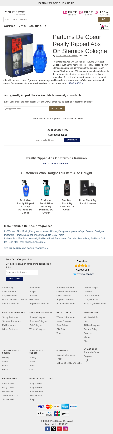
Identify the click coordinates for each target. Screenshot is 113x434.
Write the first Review (55, 164)
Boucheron (34, 287)
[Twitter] (53, 429)
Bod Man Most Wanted (25, 238)
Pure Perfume (36, 391)
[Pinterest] (59, 429)
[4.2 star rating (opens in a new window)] (83, 265)
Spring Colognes (37, 317)
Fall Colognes (36, 325)
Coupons (88, 333)
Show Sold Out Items (73, 118)
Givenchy (34, 299)
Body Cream (35, 383)
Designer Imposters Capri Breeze (75, 231)
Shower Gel (8, 399)
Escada (33, 295)
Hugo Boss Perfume (39, 303)
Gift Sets (60, 329)
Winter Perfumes (10, 329)
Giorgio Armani (91, 299)
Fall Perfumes (9, 325)
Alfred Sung (7, 287)
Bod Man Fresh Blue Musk (52, 238)
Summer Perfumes (11, 321)
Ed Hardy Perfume (65, 303)
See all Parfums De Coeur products (25, 248)
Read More (75, 83)
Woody (5, 357)
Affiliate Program (92, 325)
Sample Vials (35, 395)
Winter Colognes (37, 329)
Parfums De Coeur (67, 56)
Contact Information (65, 355)
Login (86, 360)
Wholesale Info (91, 317)
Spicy (5, 361)
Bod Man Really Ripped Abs (24, 242)
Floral (5, 365)
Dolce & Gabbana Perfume (15, 299)
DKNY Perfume (91, 295)
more (61, 235)
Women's (9, 26)
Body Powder (35, 387)
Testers (60, 333)
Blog (86, 341)
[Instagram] (65, 429)
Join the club (37, 26)
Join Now (72, 140)
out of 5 (82, 269)
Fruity (5, 369)
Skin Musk (22, 231)
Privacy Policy (91, 329)
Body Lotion (8, 387)
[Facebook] (47, 429)
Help (86, 321)
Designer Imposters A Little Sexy (40, 235)
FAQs (59, 359)
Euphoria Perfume (65, 299)
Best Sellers (62, 325)
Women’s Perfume (65, 317)
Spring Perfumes (10, 317)
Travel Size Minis (10, 395)
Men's (22, 26)
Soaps (32, 399)
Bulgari (32, 291)
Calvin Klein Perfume (66, 291)
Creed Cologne (91, 287)
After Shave (8, 383)
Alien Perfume (9, 291)
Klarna (87, 337)
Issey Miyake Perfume (94, 303)
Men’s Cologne (63, 321)
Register (88, 356)
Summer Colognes (38, 321)
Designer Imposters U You (43, 231)
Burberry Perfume (65, 287)
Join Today (14, 279)
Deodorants (7, 391)
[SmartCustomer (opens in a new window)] (83, 274)
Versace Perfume (10, 303)
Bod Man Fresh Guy (78, 238)
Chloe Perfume (63, 295)
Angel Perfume (9, 295)
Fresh (32, 365)
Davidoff (88, 291)
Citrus (32, 369)
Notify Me (57, 109)
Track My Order (91, 352)
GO (103, 19)
